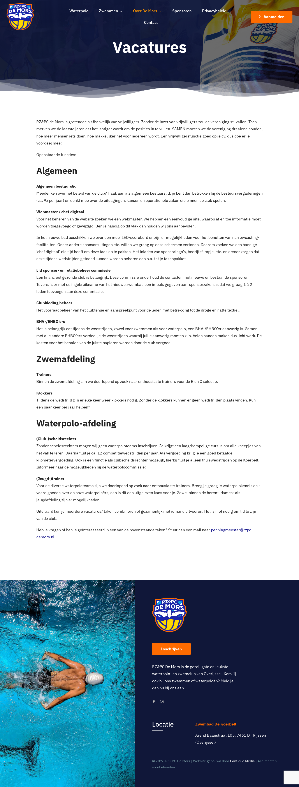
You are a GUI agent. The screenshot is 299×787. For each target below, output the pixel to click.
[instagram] (162, 701)
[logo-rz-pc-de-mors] (20, 5)
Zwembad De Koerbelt (215, 724)
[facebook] (154, 701)
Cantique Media (242, 761)
